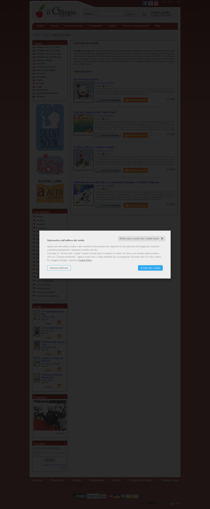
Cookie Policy (85, 260)
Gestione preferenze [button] (59, 268)
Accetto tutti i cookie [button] (150, 268)
